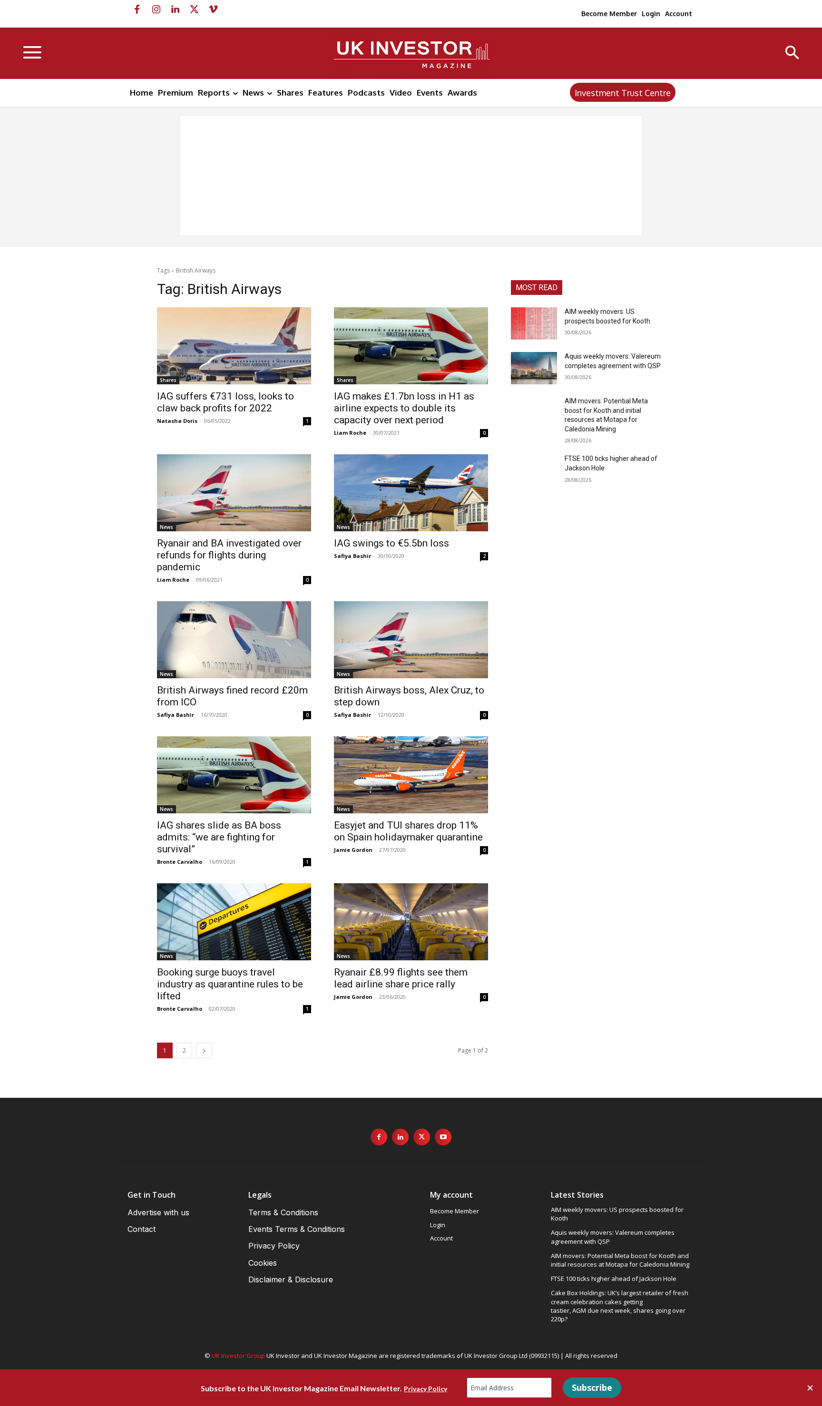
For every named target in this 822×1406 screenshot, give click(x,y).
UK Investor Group (238, 1355)
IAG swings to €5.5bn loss (391, 543)
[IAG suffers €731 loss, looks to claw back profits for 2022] (234, 345)
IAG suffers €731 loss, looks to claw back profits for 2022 (225, 402)
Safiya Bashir (352, 555)
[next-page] (204, 1050)
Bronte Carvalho (179, 861)
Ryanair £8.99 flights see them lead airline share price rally (401, 978)
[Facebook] (137, 9)
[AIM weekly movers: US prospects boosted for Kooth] (534, 323)
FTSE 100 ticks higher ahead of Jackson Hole (613, 1278)
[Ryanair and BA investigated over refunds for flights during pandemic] (234, 492)
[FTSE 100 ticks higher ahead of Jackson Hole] (534, 470)
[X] (194, 9)
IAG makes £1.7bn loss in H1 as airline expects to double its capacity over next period (404, 408)
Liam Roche (350, 432)
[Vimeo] (213, 9)
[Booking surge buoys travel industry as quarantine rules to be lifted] (234, 921)
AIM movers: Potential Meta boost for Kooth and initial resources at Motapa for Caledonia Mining (620, 1260)
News (166, 527)
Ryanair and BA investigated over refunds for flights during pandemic (229, 555)
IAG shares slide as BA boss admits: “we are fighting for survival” (219, 837)
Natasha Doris (177, 420)
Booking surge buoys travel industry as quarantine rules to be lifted (230, 984)
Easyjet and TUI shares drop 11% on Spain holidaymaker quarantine (408, 831)
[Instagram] (156, 9)
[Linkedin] (175, 9)
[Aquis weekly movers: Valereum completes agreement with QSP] (534, 368)
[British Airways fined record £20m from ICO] (234, 639)
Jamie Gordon (353, 849)
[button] (792, 53)
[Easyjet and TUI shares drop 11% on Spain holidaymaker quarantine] (411, 774)
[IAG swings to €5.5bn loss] (411, 492)
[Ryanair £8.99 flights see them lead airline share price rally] (411, 921)
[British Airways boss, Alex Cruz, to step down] (411, 639)
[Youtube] (443, 1137)
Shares (168, 380)
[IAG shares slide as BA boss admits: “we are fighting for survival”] (234, 774)
